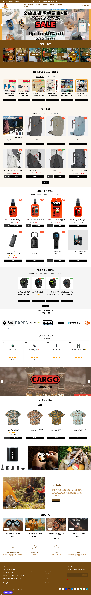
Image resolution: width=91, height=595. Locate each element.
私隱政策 (47, 580)
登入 (30, 578)
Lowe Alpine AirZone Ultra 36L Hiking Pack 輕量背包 (56, 138)
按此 (14, 555)
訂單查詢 (30, 573)
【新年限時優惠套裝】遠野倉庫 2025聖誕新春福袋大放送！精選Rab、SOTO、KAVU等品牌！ (67, 94)
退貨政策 (47, 578)
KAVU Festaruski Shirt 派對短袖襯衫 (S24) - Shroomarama (56, 430)
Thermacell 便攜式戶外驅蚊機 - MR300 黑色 (56, 252)
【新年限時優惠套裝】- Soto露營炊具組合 (24, 94)
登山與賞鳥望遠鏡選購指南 (13, 533)
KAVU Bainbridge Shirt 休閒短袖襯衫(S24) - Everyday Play (13, 430)
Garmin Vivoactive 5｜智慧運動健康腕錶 (53, 292)
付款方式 (47, 576)
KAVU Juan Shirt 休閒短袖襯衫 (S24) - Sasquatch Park (78, 430)
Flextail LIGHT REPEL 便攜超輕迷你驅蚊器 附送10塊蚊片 (35, 252)
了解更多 (56, 500)
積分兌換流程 (48, 571)
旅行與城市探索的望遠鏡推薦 (34, 533)
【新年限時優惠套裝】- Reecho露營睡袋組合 (9, 94)
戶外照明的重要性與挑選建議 (78, 533)
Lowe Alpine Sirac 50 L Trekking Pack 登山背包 (78, 171)
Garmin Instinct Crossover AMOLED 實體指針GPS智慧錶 (67, 292)
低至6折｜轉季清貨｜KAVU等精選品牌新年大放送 (82, 94)
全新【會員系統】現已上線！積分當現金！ (41, 1)
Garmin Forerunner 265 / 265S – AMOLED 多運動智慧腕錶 (38, 292)
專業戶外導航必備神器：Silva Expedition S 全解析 (56, 534)
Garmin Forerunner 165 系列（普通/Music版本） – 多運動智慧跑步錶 (24, 292)
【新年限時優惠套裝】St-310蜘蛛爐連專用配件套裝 (38, 94)
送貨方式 (47, 573)
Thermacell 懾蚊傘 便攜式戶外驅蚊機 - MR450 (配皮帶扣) (78, 252)
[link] (19, 458)
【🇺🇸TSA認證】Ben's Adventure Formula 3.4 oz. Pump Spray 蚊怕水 (35, 220)
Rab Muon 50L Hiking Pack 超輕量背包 (56, 170)
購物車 (30, 576)
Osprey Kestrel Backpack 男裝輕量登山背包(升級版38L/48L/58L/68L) (13, 138)
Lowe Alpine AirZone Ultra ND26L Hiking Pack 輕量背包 (78, 138)
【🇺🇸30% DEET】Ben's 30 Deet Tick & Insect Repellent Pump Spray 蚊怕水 (56, 220)
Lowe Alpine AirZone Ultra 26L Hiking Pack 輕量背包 (34, 138)
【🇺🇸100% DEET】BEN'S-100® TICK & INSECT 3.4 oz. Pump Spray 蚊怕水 (13, 220)
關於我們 (30, 569)
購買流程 (47, 569)
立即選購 (45, 461)
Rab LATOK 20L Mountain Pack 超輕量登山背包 (13, 171)
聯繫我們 (30, 571)
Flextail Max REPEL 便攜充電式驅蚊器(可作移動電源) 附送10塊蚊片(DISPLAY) (13, 252)
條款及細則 (48, 582)
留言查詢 (84, 554)
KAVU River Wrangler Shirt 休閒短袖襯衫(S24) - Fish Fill (35, 430)
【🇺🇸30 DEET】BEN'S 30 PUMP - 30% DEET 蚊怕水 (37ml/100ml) (78, 220)
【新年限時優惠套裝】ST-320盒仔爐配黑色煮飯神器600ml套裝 (53, 94)
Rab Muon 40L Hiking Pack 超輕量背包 (34, 170)
